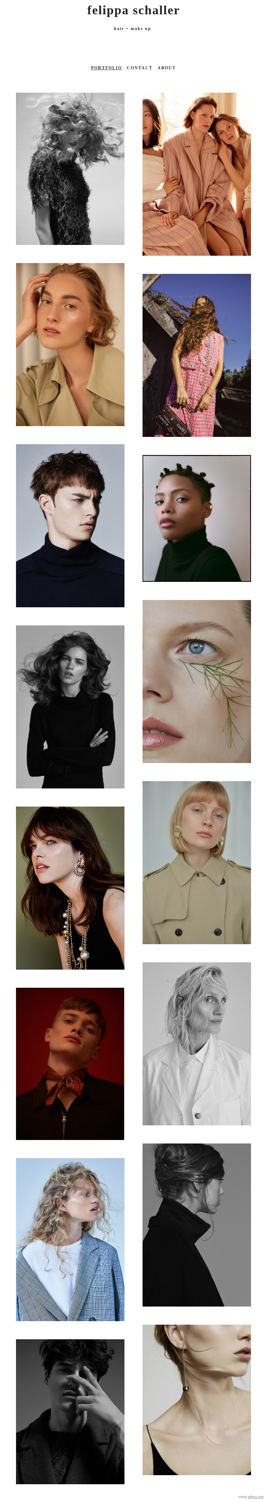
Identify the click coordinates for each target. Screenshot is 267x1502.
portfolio (106, 68)
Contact (140, 68)
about (166, 68)
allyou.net (256, 1497)
